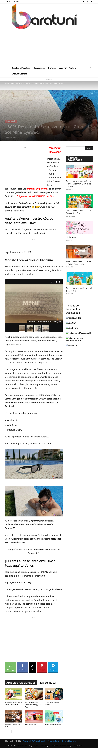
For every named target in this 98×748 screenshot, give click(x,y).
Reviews (72, 68)
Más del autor (47, 682)
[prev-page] (6, 731)
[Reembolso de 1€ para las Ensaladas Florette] (79, 201)
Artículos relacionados (20, 682)
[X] (91, 1)
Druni (75, 328)
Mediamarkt (85, 333)
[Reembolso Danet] (33, 716)
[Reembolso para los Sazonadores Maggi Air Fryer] (33, 694)
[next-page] (10, 731)
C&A (74, 323)
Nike (74, 345)
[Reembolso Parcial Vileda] (54, 716)
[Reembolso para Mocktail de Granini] (79, 278)
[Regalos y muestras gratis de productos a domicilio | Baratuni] (49, 16)
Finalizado (14, 83)
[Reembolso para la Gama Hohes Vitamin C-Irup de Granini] (79, 171)
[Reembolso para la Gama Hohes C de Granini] (13, 694)
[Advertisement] (49, 47)
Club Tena (71, 237)
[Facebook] (83, 1)
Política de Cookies (54, 741)
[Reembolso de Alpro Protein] (54, 694)
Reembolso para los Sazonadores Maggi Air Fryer (32, 704)
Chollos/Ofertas (19, 74)
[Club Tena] (79, 227)
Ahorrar (63, 68)
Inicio (7, 83)
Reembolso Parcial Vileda (53, 724)
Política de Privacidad (39, 741)
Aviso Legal (27, 741)
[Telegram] (87, 1)
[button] (90, 68)
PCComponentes (74, 340)
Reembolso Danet (31, 724)
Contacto (7, 2)
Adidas (77, 318)
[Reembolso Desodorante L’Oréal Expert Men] (79, 252)
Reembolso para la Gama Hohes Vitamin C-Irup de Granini (78, 184)
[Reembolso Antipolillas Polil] (13, 716)
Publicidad (16, 2)
